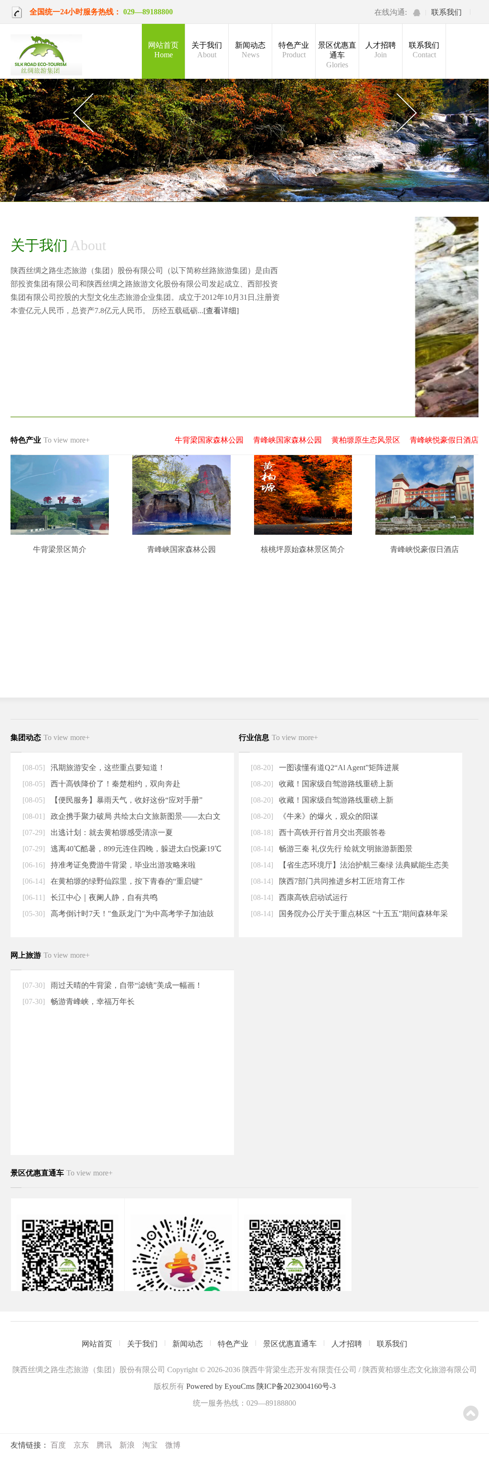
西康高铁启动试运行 (312, 897)
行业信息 (278, 737)
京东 (81, 1445)
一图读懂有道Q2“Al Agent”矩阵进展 (338, 767)
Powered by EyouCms (219, 1386)
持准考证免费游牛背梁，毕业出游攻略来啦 (122, 865)
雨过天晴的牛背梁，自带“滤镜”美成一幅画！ (125, 985)
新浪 (127, 1445)
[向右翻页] (406, 113)
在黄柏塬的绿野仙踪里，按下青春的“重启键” (125, 881)
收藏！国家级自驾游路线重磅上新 (335, 784)
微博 (173, 1445)
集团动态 (50, 737)
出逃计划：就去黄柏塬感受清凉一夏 (111, 832)
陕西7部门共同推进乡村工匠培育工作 (341, 881)
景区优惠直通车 (337, 55)
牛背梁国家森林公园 (209, 440)
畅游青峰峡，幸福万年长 (92, 1001)
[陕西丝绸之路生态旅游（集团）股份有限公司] (46, 55)
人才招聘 (380, 50)
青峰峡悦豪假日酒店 (444, 440)
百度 (58, 1445)
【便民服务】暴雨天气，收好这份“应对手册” (125, 800)
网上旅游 (50, 955)
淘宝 (150, 1445)
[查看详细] (221, 311)
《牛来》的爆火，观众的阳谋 (327, 816)
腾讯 (104, 1445)
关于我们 (206, 50)
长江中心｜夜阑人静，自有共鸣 (103, 897)
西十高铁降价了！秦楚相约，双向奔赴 (115, 784)
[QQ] (416, 12)
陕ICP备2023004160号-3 (296, 1386)
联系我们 (446, 12)
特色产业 (293, 50)
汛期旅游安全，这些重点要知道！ (107, 767)
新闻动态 (250, 50)
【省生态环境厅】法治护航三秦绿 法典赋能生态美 (363, 865)
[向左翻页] (83, 113)
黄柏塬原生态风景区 (365, 440)
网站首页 (163, 50)
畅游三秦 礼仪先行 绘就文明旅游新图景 (345, 849)
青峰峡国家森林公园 (287, 440)
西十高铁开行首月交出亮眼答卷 (331, 832)
